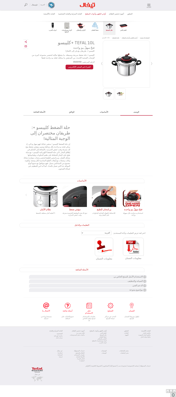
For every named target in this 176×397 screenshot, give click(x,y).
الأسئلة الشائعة (80, 357)
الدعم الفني (137, 285)
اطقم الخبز (103, 333)
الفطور (130, 14)
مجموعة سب (122, 366)
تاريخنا (61, 357)
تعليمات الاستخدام (79, 355)
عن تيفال (37, 374)
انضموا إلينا (113, 366)
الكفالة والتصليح (80, 353)
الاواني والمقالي (102, 339)
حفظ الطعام (103, 337)
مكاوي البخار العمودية (144, 335)
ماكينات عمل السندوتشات (77, 335)
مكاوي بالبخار (147, 333)
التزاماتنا (60, 355)
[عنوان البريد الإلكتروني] (25, 46)
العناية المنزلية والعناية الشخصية (70, 14)
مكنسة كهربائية (58, 336)
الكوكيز (88, 366)
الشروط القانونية (96, 366)
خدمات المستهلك (145, 366)
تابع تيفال (34, 5)
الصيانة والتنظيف (135, 281)
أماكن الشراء (81, 359)
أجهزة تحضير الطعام (116, 14)
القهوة (127, 335)
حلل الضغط (103, 335)
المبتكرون (106, 366)
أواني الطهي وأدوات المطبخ (95, 14)
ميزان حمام (59, 338)
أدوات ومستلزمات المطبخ (99, 341)
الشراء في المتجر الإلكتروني (79, 67)
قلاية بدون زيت (80, 333)
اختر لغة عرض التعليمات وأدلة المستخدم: (129, 233)
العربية (42, 5)
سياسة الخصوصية (133, 366)
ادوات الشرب (103, 343)
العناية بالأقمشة (49, 14)
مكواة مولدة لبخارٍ (146, 337)
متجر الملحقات (124, 353)
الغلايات (126, 333)
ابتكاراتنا (60, 353)
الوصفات (104, 353)
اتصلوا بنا (82, 361)
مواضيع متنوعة (136, 290)
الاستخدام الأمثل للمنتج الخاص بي (128, 276)
